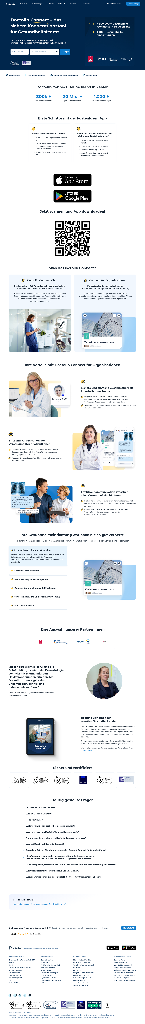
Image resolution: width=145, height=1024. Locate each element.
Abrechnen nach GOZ (120, 962)
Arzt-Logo (44, 962)
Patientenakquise (47, 975)
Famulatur (76, 967)
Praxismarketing (14, 973)
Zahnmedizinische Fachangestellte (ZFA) (22, 960)
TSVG (11, 980)
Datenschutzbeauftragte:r (49, 973)
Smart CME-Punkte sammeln (122, 965)
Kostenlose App (14, 75)
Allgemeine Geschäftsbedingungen (64, 1015)
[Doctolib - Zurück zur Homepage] (10, 4)
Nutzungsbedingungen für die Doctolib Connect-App (32, 904)
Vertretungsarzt (46, 970)
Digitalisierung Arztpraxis (49, 978)
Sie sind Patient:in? (113, 4)
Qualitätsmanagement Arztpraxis (20, 967)
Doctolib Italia (77, 1017)
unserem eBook (87, 750)
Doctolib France (66, 1017)
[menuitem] (24, 4)
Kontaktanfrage (133, 4)
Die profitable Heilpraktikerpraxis (124, 980)
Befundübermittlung (47, 960)
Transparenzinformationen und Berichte (97, 1017)
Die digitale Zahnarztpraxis (122, 967)
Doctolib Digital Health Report (123, 973)
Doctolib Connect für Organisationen (65, 75)
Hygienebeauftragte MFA (81, 962)
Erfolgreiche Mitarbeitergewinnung (124, 970)
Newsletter (12, 1015)
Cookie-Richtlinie (83, 1015)
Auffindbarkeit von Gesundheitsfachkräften (25, 1017)
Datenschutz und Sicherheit (42, 1015)
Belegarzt (12, 962)
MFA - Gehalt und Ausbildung (82, 960)
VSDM (43, 983)
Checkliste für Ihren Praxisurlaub (124, 975)
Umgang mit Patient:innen (81, 975)
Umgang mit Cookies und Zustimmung (102, 1015)
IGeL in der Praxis (119, 960)
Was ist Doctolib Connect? (36, 75)
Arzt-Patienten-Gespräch (81, 983)
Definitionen (57, 904)
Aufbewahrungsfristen (80, 985)
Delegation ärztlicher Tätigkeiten (83, 973)
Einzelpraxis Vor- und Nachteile (51, 980)
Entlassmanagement (48, 967)
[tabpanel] (106, 578)
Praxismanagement (15, 978)
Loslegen (65, 52)
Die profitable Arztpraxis (121, 978)
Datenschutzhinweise (25, 1015)
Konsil (11, 965)
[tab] (38, 556)
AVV (65, 904)
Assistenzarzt (77, 970)
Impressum (44, 1017)
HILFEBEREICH (128, 928)
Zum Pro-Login (55, 1017)
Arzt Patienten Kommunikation (51, 965)
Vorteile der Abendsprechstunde (83, 965)
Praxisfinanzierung (15, 975)
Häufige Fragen (91, 75)
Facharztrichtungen (15, 983)
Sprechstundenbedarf (16, 970)
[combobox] (44, 52)
